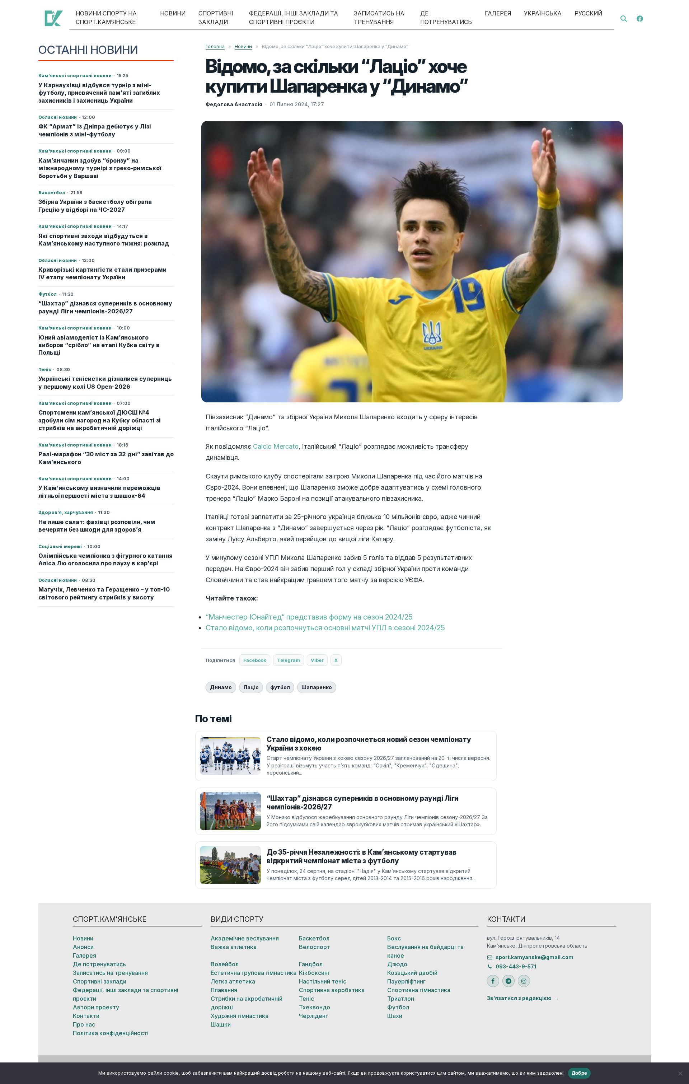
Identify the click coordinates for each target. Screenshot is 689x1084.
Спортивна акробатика (332, 990)
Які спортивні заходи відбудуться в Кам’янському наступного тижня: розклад (103, 239)
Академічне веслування (245, 938)
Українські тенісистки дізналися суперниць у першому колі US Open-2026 (105, 382)
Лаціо (251, 687)
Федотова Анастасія (234, 104)
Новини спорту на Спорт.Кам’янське (106, 17)
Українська (543, 13)
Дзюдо (397, 964)
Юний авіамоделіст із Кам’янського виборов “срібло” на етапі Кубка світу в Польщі (99, 345)
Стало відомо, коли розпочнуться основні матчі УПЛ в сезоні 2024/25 (325, 627)
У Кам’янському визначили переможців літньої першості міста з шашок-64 (99, 491)
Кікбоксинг (314, 972)
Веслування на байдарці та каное (425, 951)
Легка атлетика (233, 981)
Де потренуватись (446, 17)
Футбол (398, 1007)
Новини (173, 13)
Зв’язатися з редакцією (519, 998)
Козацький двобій (412, 972)
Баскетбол (314, 938)
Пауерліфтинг (406, 981)
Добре (579, 1073)
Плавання (224, 990)
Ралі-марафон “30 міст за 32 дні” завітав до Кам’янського (106, 457)
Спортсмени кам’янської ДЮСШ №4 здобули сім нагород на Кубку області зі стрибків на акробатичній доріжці (99, 420)
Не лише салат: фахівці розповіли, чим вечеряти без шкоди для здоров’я (96, 525)
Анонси (83, 946)
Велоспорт (314, 946)
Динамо (221, 687)
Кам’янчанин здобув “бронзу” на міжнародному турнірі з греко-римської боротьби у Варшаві (99, 168)
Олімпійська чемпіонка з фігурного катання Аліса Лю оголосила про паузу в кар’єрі (105, 559)
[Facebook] (640, 18)
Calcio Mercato (276, 446)
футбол (280, 687)
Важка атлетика (234, 946)
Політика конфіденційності (111, 1033)
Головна (215, 46)
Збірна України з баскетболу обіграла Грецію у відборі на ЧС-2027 (95, 205)
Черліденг (313, 1015)
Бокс (394, 938)
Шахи (394, 1015)
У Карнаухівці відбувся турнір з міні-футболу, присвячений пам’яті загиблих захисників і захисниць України (99, 92)
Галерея (498, 13)
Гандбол (311, 964)
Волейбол (225, 964)
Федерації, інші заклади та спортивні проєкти (293, 17)
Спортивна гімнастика (418, 990)
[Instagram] (524, 981)
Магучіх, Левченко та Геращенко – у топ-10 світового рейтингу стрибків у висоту (104, 593)
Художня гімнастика (239, 1015)
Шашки (221, 1024)
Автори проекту (96, 1007)
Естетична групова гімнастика (253, 972)
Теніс (306, 998)
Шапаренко (316, 687)
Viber (317, 660)
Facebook (254, 660)
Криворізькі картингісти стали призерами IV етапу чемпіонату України (102, 273)
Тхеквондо (314, 1007)
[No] (680, 1073)
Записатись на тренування (379, 17)
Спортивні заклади (215, 17)
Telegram (288, 660)
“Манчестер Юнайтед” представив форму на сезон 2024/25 (309, 617)
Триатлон (400, 998)
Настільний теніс (322, 981)
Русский (588, 13)
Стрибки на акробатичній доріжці (246, 1003)
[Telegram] (508, 981)
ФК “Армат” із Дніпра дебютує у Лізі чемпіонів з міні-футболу (94, 130)
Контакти (86, 1015)
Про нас (84, 1024)
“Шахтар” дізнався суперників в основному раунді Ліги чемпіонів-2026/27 (105, 307)
